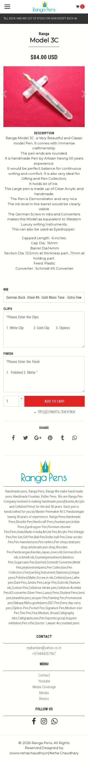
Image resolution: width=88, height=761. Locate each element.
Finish (8, 354)
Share (44, 428)
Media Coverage (44, 687)
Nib (5, 289)
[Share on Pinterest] (50, 438)
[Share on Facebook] (13, 438)
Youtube (44, 681)
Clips (7, 309)
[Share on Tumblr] (62, 438)
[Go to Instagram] (44, 722)
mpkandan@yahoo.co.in (44, 648)
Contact (44, 675)
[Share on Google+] (37, 438)
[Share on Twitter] (25, 438)
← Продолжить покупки (54, 412)
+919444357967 (44, 654)
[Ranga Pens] (44, 7)
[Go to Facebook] (33, 722)
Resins (44, 699)
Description (44, 133)
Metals (44, 693)
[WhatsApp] (54, 722)
